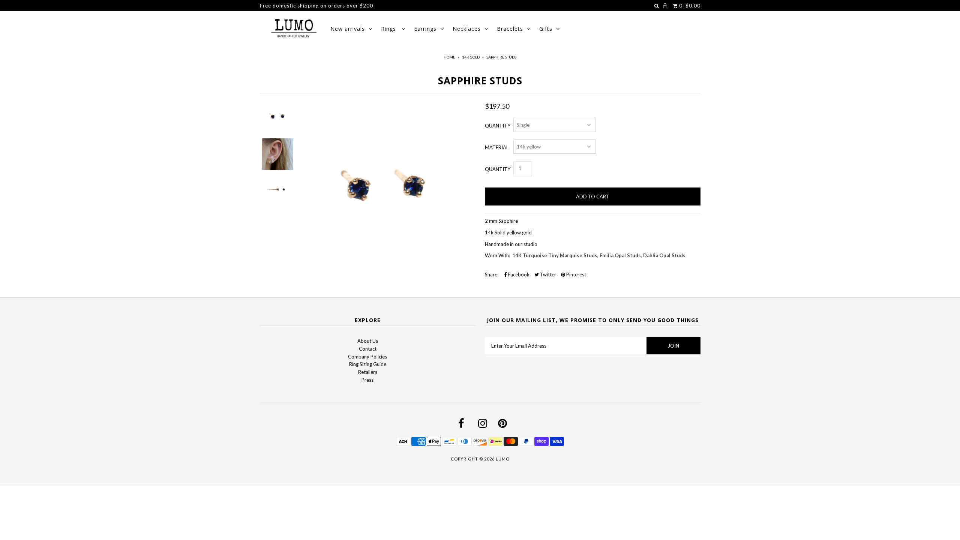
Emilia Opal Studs (620, 255)
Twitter (547, 275)
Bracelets (510, 28)
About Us (367, 341)
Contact (367, 349)
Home (449, 57)
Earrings (425, 28)
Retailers (367, 372)
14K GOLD (471, 57)
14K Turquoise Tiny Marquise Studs (554, 255)
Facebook (518, 275)
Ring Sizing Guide (367, 364)
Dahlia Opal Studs (664, 255)
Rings (389, 28)
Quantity (497, 126)
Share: (491, 275)
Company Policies (367, 357)
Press (368, 380)
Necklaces (467, 28)
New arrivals (347, 28)
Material (496, 147)
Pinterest (575, 275)
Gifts (545, 28)
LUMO (503, 458)
